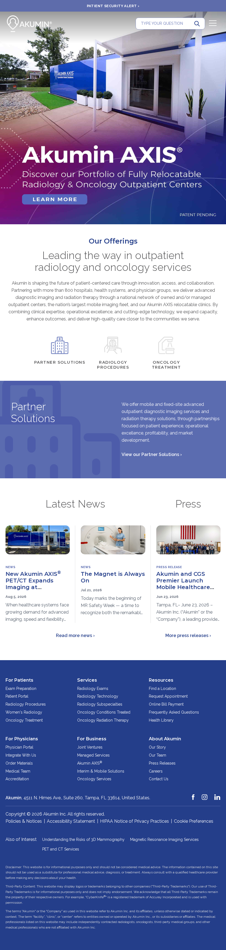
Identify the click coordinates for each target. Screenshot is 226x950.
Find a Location (162, 688)
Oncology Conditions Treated (103, 712)
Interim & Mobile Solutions (100, 771)
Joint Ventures (90, 747)
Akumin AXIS (89, 762)
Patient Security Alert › (113, 6)
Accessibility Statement (71, 821)
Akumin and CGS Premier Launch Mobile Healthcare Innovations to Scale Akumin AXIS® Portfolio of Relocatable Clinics (186, 594)
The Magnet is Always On (113, 577)
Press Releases (162, 763)
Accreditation (17, 779)
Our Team (157, 755)
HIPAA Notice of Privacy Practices (134, 821)
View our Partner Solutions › (152, 454)
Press (188, 504)
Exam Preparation (21, 688)
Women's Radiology (24, 712)
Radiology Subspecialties (99, 704)
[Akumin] (29, 24)
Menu (213, 23)
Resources (161, 680)
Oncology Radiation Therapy (103, 720)
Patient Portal (17, 696)
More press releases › (188, 635)
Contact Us (158, 779)
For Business (91, 738)
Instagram (205, 794)
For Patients (19, 680)
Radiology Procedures (26, 704)
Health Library (161, 720)
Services (87, 680)
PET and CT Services (60, 849)
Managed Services (93, 755)
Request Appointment (168, 696)
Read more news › (75, 635)
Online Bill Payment (166, 704)
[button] (4, 118)
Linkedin (217, 794)
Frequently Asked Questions (174, 712)
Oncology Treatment (24, 720)
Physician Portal (19, 747)
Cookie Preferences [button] (193, 821)
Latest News (75, 504)
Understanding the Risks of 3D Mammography (83, 839)
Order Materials (19, 763)
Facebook (193, 794)
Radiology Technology (97, 696)
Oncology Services (94, 779)
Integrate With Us (21, 755)
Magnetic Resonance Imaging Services (164, 839)
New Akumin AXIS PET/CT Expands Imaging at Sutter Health (33, 584)
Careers (156, 771)
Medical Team (18, 771)
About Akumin (165, 738)
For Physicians (22, 738)
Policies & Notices (24, 821)
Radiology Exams (92, 688)
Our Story (157, 747)
